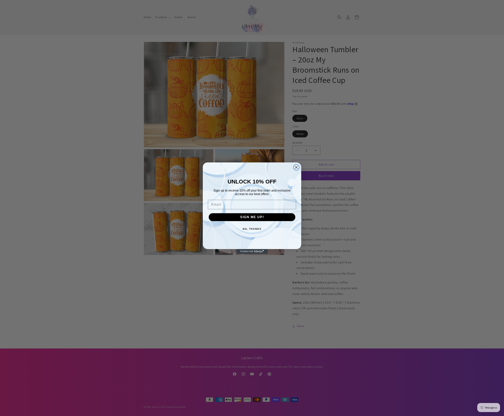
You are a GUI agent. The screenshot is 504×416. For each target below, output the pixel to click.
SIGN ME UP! (252, 217)
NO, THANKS (252, 229)
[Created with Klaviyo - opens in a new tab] (252, 251)
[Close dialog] (296, 167)
